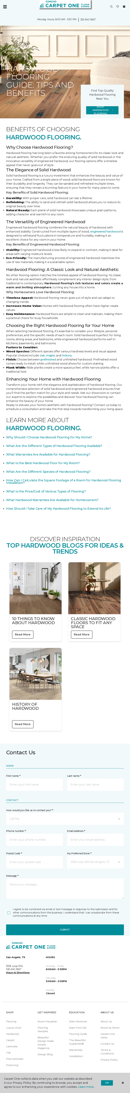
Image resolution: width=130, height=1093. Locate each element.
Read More (23, 634)
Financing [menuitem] (12, 1065)
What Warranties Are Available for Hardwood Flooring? (48, 454)
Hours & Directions (18, 972)
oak (42, 355)
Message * (12, 876)
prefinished (48, 359)
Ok (107, 1082)
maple (50, 355)
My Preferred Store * (79, 853)
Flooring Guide (35, 48)
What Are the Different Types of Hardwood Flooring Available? (54, 446)
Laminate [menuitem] (12, 1046)
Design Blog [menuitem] (45, 1054)
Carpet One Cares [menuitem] (108, 1035)
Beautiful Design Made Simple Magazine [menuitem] (46, 1043)
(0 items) (124, 6)
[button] (111, 6)
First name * (13, 776)
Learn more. (86, 1086)
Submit (65, 929)
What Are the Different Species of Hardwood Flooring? (48, 472)
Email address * (76, 831)
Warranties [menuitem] (75, 1050)
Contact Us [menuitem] (107, 1043)
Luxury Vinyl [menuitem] (13, 1027)
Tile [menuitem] (8, 1052)
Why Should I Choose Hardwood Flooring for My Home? (49, 437)
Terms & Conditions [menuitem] (107, 1051)
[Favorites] (117, 6)
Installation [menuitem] (76, 1056)
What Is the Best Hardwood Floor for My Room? (43, 463)
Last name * (74, 776)
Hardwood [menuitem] (12, 1034)
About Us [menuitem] (106, 1021)
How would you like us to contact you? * (29, 810)
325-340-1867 (88, 19)
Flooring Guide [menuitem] (78, 1034)
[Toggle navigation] (5, 7)
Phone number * (16, 831)
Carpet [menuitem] (10, 1040)
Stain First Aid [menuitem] (77, 1027)
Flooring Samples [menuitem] (43, 1029)
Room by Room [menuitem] (110, 1027)
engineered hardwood (105, 231)
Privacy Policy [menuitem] (109, 1059)
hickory (67, 355)
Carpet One (13, 48)
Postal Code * (14, 853)
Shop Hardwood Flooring (100, 110)
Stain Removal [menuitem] (78, 1021)
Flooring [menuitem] (11, 1021)
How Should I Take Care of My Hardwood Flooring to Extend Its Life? (58, 509)
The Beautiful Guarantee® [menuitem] (77, 1042)
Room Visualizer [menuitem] (47, 1021)
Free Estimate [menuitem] (14, 1058)
